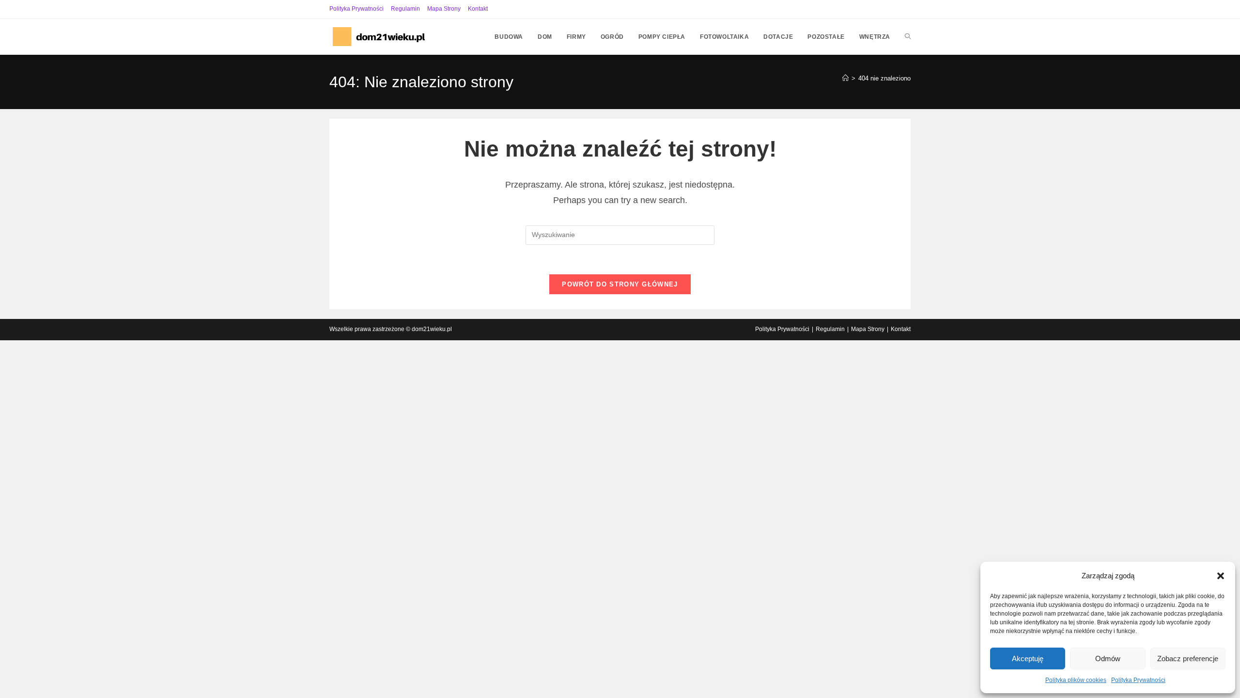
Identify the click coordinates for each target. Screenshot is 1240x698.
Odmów (1107, 658)
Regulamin (405, 8)
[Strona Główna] (845, 78)
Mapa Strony (444, 8)
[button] (1220, 576)
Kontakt (478, 8)
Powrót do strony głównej (620, 284)
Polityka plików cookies (1075, 680)
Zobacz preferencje (1187, 658)
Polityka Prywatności (1138, 680)
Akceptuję (1027, 658)
